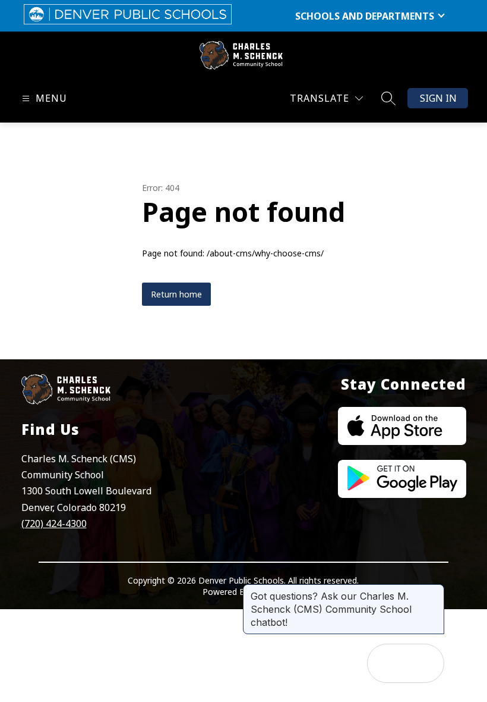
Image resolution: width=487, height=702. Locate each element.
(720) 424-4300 (54, 523)
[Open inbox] (386, 663)
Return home (176, 294)
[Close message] (434, 590)
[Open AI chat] (424, 663)
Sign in (438, 98)
